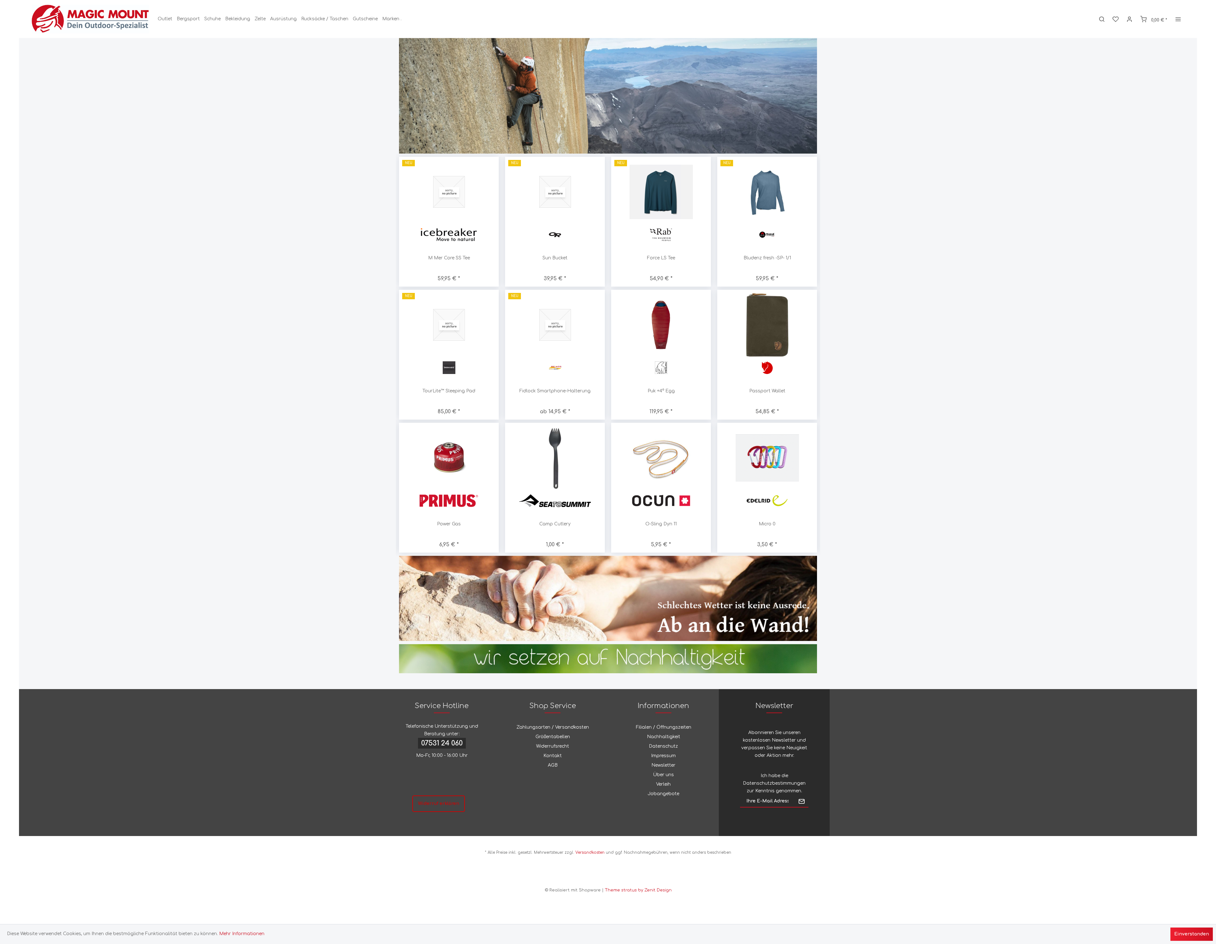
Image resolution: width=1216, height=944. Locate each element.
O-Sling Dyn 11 (555, 524)
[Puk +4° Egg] (661, 325)
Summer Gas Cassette (768, 524)
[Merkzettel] (1115, 19)
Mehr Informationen (241, 933)
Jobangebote (663, 793)
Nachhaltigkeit (663, 736)
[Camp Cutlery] (449, 458)
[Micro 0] (662, 458)
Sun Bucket (554, 258)
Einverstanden (1191, 934)
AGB (553, 765)
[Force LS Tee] (661, 192)
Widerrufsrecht (552, 746)
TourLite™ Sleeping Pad (448, 391)
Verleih (663, 784)
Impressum (663, 755)
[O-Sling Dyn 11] (555, 458)
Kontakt (552, 755)
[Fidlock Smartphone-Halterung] (555, 325)
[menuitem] (164, 19)
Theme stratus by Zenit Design (638, 890)
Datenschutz (663, 746)
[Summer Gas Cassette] (768, 458)
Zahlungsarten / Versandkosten (552, 727)
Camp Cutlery (449, 524)
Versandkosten (590, 852)
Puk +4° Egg (661, 391)
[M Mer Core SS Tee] (449, 192)
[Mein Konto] (1129, 19)
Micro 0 (661, 524)
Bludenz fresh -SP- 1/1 (767, 258)
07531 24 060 (442, 743)
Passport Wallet (767, 391)
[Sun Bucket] (555, 192)
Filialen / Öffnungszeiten (663, 727)
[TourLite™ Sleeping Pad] (449, 325)
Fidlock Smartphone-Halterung (555, 391)
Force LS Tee (661, 258)
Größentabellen (552, 736)
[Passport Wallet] (767, 325)
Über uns (663, 774)
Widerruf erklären (438, 803)
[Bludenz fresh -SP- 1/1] (767, 192)
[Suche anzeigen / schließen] (1101, 19)
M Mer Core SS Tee (449, 258)
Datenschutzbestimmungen (774, 783)
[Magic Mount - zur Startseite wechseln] (90, 19)
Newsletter (663, 765)
